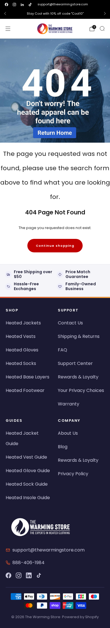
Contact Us (70, 323)
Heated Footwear (25, 390)
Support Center (75, 363)
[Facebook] (8, 575)
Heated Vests (21, 336)
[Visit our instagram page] (14, 4)
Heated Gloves (22, 350)
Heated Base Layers (27, 377)
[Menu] (8, 29)
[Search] (102, 28)
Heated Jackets (23, 323)
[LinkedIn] (29, 575)
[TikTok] (39, 575)
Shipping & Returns (79, 336)
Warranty (68, 404)
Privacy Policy (73, 473)
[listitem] (55, 13)
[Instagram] (18, 575)
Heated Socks (21, 363)
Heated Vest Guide (26, 457)
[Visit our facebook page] (6, 4)
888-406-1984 (28, 562)
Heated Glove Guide (28, 470)
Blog (62, 446)
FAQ (62, 350)
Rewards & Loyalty (78, 377)
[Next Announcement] (105, 13)
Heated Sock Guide (27, 484)
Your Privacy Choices (81, 390)
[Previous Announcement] (5, 13)
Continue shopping (55, 245)
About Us (68, 433)
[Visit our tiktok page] (30, 4)
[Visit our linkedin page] (22, 4)
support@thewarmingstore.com (63, 4)
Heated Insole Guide (28, 497)
